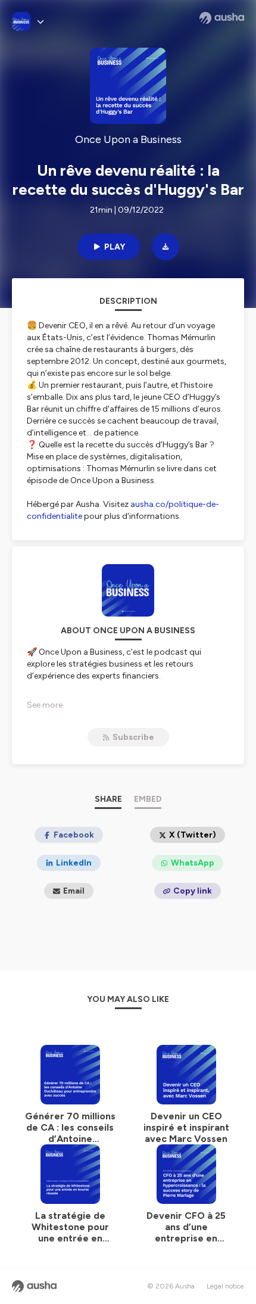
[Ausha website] (221, 18)
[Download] (165, 246)
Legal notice (225, 1286)
